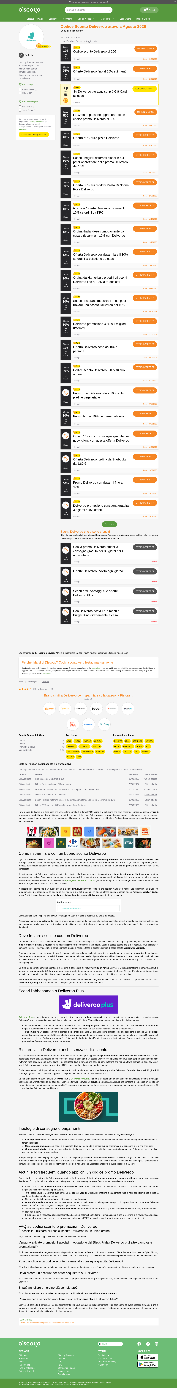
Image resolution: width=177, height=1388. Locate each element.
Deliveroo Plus (26, 1017)
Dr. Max (139, 746)
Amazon (70, 757)
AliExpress (84, 746)
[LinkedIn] (148, 1344)
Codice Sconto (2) (29, 90)
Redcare (118, 741)
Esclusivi (53, 19)
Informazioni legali (66, 1368)
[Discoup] (38, 1344)
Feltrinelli (128, 746)
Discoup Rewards (35, 19)
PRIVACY (87, 1382)
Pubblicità (23, 1358)
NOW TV (117, 752)
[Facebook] (139, 1344)
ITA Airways (71, 746)
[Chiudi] (175, 2)
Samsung (96, 746)
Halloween (103, 1365)
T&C (60, 1365)
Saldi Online (125, 19)
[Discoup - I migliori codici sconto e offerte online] (29, 10)
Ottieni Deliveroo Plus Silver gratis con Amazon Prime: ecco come (47, 1323)
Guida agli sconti (26, 1371)
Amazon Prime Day (107, 1362)
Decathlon (137, 741)
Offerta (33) (27, 93)
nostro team (97, 668)
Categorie (105, 19)
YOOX (69, 741)
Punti (44, 46)
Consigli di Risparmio (72, 30)
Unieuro (98, 741)
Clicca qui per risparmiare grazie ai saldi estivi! (88, 2)
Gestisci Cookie (105, 1382)
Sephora (149, 741)
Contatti (61, 1358)
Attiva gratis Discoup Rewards (33, 134)
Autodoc (127, 752)
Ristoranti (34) (28, 107)
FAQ (60, 1362)
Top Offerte (67, 19)
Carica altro (109, 524)
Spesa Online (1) (29, 110)
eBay (79, 757)
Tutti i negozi (24, 1365)
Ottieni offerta (145, 69)
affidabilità (47, 673)
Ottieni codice (145, 49)
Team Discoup (64, 1374)
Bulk (137, 752)
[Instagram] (156, 1344)
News (21, 1362)
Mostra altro (89, 699)
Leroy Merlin (73, 752)
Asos (148, 746)
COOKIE (95, 1382)
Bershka (145, 752)
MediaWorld (87, 752)
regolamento (24, 129)
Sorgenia (100, 752)
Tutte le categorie (27, 1368)
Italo (127, 741)
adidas (117, 746)
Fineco (77, 741)
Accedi (150, 9)
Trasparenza (63, 1371)
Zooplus (87, 741)
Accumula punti (144, 89)
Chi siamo (23, 1355)
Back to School (143, 19)
